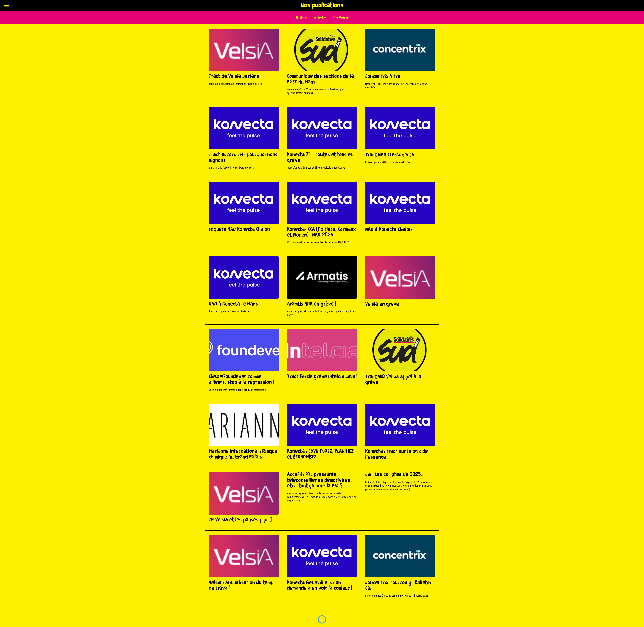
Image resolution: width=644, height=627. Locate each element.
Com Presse (341, 17)
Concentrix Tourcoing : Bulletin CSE (398, 585)
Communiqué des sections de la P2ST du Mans (320, 79)
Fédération (320, 17)
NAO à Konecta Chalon (388, 229)
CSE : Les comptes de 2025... (394, 474)
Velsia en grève (382, 304)
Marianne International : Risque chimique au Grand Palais (243, 454)
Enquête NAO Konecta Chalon (239, 229)
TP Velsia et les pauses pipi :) (240, 520)
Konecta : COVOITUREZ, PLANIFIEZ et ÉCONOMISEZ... (320, 454)
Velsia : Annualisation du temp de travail (241, 585)
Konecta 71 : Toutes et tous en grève (320, 157)
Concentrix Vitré (382, 76)
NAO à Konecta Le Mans (233, 304)
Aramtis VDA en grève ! (311, 304)
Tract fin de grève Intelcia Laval (322, 376)
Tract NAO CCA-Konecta (389, 155)
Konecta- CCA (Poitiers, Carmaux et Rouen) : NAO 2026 (321, 232)
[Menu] (7, 5)
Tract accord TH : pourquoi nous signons (243, 157)
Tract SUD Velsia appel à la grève (393, 379)
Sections (301, 17)
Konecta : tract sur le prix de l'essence (396, 454)
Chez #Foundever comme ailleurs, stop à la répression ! (241, 379)
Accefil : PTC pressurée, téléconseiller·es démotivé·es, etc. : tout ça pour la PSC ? (319, 480)
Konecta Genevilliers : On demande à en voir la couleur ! (319, 585)
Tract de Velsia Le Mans (234, 76)
